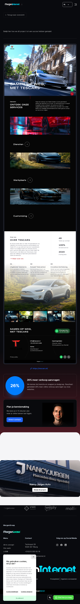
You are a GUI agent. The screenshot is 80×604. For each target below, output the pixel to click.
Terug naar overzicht (15, 15)
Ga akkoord (19, 598)
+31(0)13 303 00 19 (32, 552)
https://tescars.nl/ (40, 369)
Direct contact (15, 420)
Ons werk (7, 548)
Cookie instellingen (12, 591)
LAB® (5, 552)
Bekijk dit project (40, 490)
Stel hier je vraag (65, 597)
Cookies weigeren (26, 591)
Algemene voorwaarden (69, 579)
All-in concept (8, 545)
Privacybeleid (54, 579)
